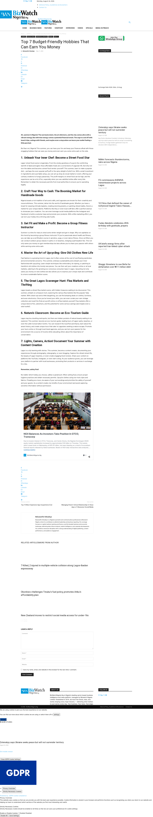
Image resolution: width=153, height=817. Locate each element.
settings (56, 714)
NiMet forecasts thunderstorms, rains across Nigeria (114, 160)
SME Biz (51, 36)
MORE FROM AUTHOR (49, 542)
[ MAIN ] (28, 34)
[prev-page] (22, 620)
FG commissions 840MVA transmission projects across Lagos (112, 182)
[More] (57, 87)
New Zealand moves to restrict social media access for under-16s (55, 615)
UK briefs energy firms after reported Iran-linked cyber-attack (114, 245)
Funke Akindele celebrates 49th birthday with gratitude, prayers (113, 224)
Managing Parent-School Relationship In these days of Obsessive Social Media (77, 506)
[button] (129, 23)
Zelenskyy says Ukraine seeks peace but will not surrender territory (112, 130)
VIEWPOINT (59, 28)
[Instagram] (25, 1)
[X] (29, 1)
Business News (31, 36)
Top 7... (56, 36)
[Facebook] (24, 1)
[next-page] (25, 620)
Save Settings (14, 815)
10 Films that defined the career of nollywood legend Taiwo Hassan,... (115, 204)
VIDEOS (80, 28)
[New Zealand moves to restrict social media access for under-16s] (57, 604)
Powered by (13, 796)
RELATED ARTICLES (30, 542)
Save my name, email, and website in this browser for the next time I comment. (50, 670)
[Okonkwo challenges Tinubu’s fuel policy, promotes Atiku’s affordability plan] (57, 580)
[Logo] (31, 24)
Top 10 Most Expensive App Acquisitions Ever (36, 505)
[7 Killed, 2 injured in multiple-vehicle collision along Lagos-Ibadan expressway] (57, 553)
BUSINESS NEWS (36, 28)
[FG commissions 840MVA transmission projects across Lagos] (115, 173)
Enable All (4, 815)
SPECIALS (89, 28)
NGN (110, 87)
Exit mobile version (6, 751)
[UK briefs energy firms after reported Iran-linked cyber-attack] (115, 237)
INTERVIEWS (70, 28)
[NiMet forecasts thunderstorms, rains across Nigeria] (115, 153)
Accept (3, 719)
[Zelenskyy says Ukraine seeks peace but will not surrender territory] (115, 112)
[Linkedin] (27, 1)
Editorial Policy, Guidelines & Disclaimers (53, 5)
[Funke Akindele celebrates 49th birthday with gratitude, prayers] (115, 217)
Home (22, 34)
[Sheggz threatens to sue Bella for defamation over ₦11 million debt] (115, 258)
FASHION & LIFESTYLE (42, 36)
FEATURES (48, 28)
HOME (24, 28)
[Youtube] (31, 1)
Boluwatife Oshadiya (29, 51)
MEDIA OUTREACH (102, 28)
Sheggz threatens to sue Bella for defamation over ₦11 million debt (114, 265)
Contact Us (43, 7)
